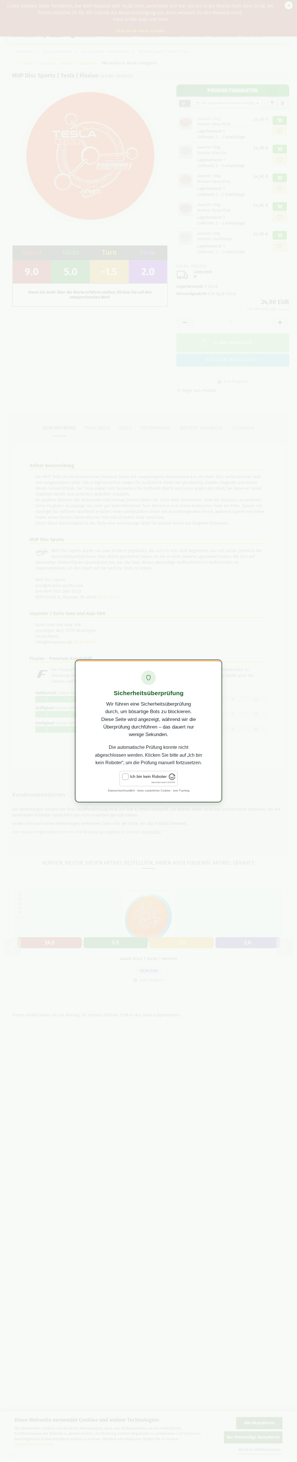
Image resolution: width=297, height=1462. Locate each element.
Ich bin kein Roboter (148, 776)
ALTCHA (171, 782)
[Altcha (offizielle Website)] (172, 778)
